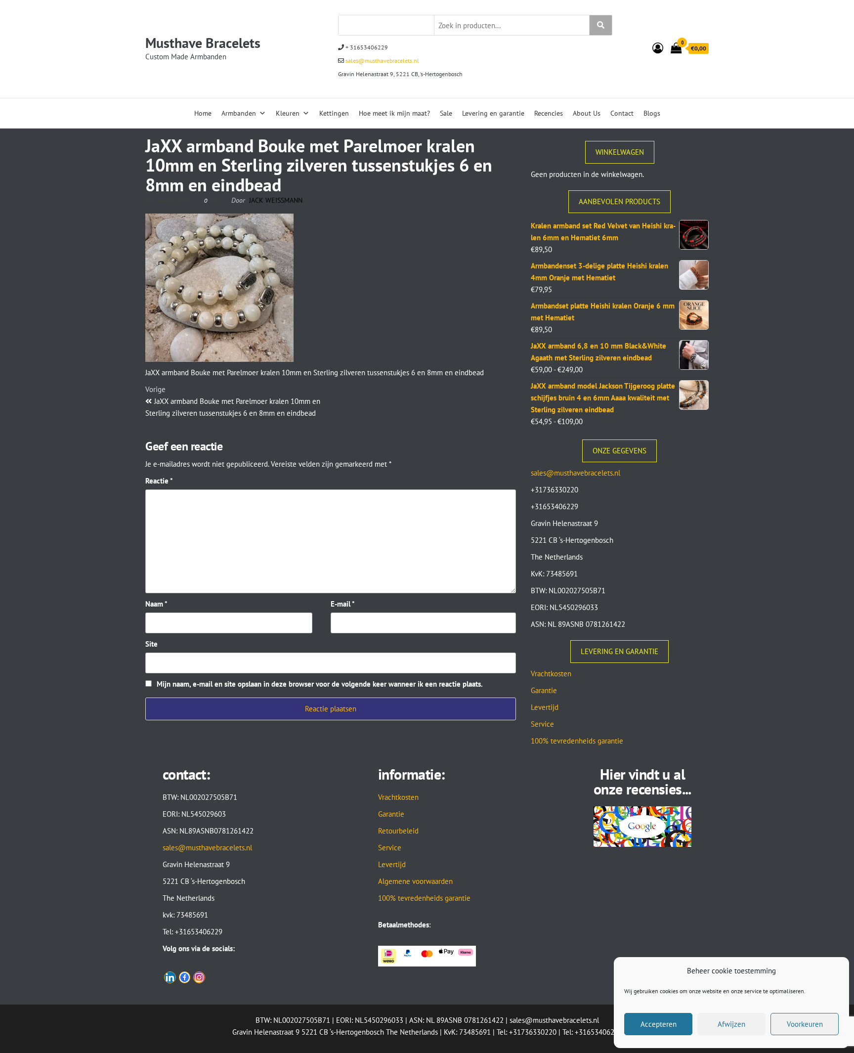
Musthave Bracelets (202, 43)
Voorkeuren (805, 1024)
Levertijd (544, 707)
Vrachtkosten (551, 673)
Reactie (159, 480)
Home (203, 113)
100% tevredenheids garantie (577, 741)
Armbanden (238, 113)
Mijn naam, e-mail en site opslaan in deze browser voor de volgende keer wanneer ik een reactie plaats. (320, 684)
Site (151, 644)
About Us (586, 113)
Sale (446, 113)
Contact (622, 113)
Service (542, 724)
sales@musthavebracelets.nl (381, 60)
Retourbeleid (398, 830)
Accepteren (658, 1024)
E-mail (343, 604)
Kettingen (334, 113)
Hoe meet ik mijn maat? (394, 113)
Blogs (651, 113)
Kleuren (287, 113)
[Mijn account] (657, 48)
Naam (156, 604)
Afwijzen (731, 1024)
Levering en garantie (493, 113)
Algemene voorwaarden (415, 881)
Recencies (548, 113)
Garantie (544, 690)
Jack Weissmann (275, 200)
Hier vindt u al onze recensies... (642, 781)
